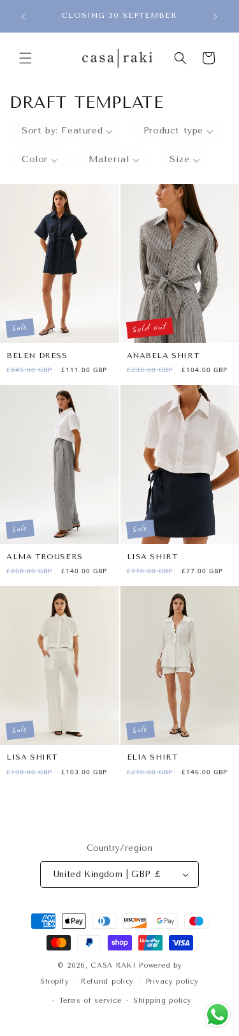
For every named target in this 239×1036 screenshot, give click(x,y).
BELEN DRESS (37, 355)
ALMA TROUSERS (44, 556)
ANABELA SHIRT (163, 355)
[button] (25, 58)
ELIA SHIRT (152, 757)
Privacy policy (172, 981)
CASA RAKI (113, 965)
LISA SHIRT (152, 556)
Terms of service (90, 1000)
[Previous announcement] (24, 17)
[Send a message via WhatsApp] (218, 1015)
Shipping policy (162, 1000)
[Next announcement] (215, 17)
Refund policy (107, 981)
